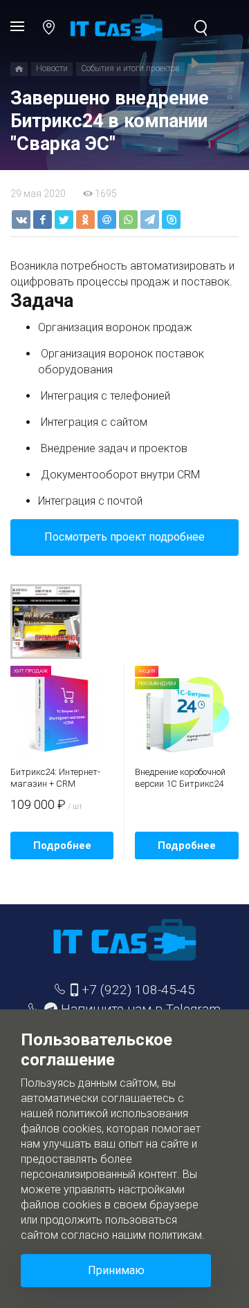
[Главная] (19, 69)
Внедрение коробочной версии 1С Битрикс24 (180, 778)
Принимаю (116, 1270)
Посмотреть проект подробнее (124, 536)
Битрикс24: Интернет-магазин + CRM (55, 778)
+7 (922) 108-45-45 (136, 990)
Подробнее (62, 845)
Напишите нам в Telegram (141, 1009)
